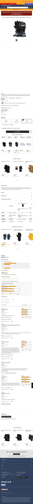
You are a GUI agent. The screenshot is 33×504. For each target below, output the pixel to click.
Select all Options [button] (17, 131)
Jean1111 (2, 364)
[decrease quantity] (2, 132)
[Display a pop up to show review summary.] (12, 151)
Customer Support (3, 459)
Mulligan (2, 378)
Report (12, 321)
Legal (2, 468)
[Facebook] (2, 482)
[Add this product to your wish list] (30, 132)
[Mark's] (20, 4)
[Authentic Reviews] (5, 257)
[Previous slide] (1, 1)
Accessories (7, 17)
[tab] (6, 121)
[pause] (3, 1)
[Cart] (31, 7)
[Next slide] (31, 1)
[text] (4, 151)
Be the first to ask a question (6, 416)
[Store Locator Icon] (2, 5)
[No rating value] (20, 212)
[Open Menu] (1, 7)
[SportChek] (12, 4)
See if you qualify (15, 105)
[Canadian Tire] (4, 4)
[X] (4, 482)
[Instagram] (6, 482)
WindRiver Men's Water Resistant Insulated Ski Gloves (15, 95)
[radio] (4, 110)
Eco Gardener (3, 326)
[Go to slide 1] (16, 40)
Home (3, 17)
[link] (4, 98)
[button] (26, 7)
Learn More (18, 475)
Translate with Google (4, 370)
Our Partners (3, 462)
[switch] (10, 206)
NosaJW (2, 343)
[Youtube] (8, 482)
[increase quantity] (5, 132)
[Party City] (29, 4)
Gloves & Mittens (19, 17)
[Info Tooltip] (19, 128)
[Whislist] (29, 7)
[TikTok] (10, 482)
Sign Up (3, 476)
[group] (4, 244)
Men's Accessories (12, 17)
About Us (2, 465)
